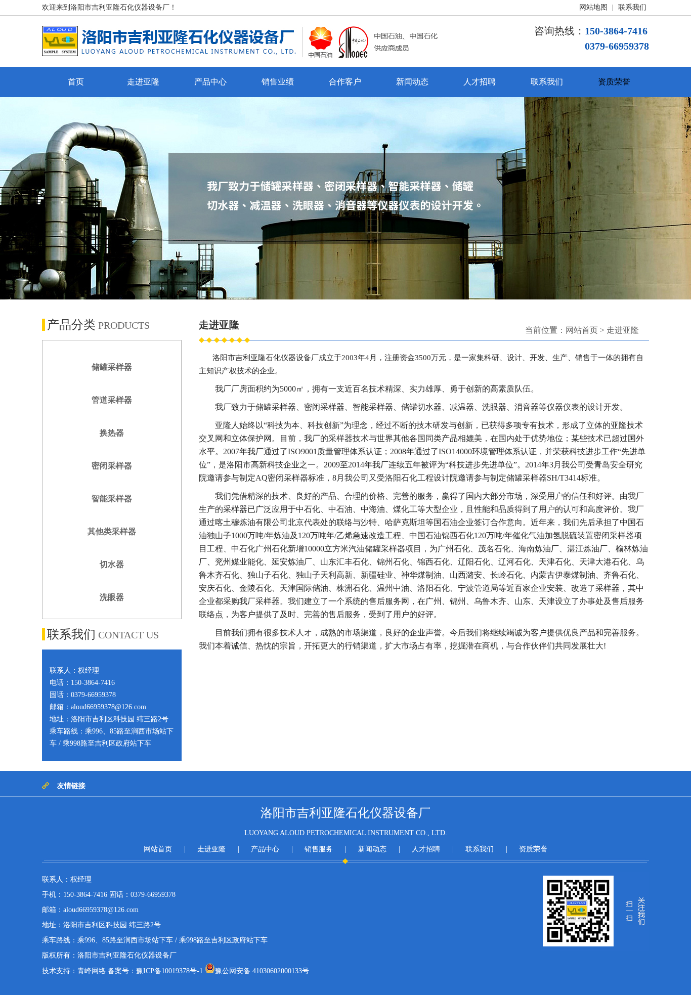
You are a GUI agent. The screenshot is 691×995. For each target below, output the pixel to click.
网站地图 (593, 7)
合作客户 (345, 81)
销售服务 (319, 849)
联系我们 (632, 7)
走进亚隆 (143, 81)
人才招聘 (479, 81)
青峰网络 (91, 971)
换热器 (112, 432)
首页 (76, 81)
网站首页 (582, 330)
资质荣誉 (614, 81)
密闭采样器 (112, 465)
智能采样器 (112, 498)
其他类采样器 (112, 531)
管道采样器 (112, 400)
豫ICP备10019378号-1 (169, 971)
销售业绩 (278, 81)
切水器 (112, 564)
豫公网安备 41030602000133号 (262, 971)
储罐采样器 (112, 367)
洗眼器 (112, 597)
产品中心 (210, 81)
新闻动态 (412, 81)
